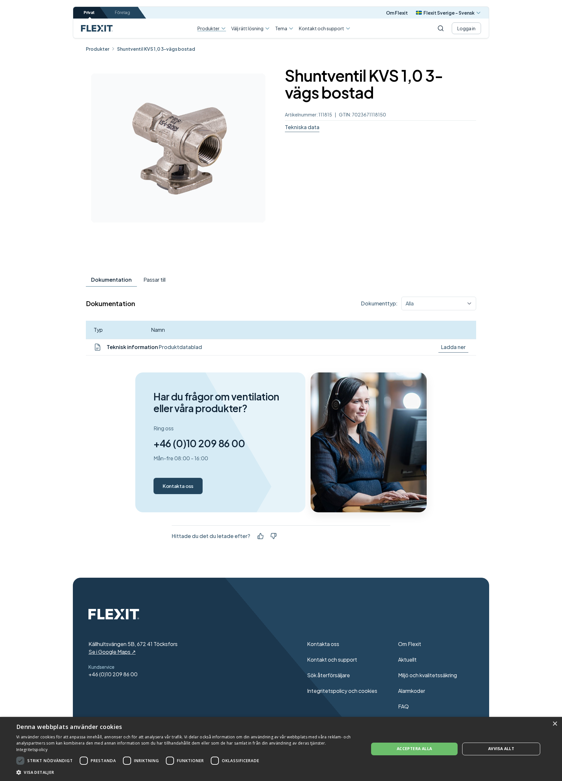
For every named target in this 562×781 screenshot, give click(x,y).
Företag (122, 12)
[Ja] (260, 536)
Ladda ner (453, 346)
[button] (187, 772)
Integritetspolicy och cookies (342, 690)
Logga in (466, 28)
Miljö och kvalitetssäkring (427, 675)
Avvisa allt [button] (501, 748)
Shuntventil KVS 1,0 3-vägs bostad (156, 49)
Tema (281, 28)
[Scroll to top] (97, 28)
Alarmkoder (411, 690)
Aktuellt (407, 659)
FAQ (403, 706)
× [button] (554, 723)
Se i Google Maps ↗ (112, 651)
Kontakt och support (321, 28)
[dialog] (281, 749)
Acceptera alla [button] (414, 748)
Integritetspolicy (31, 749)
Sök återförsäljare (328, 675)
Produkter (208, 28)
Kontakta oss (178, 486)
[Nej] (273, 536)
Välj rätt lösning (247, 28)
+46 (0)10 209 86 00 (199, 443)
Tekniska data (302, 127)
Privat (89, 12)
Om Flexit (397, 13)
